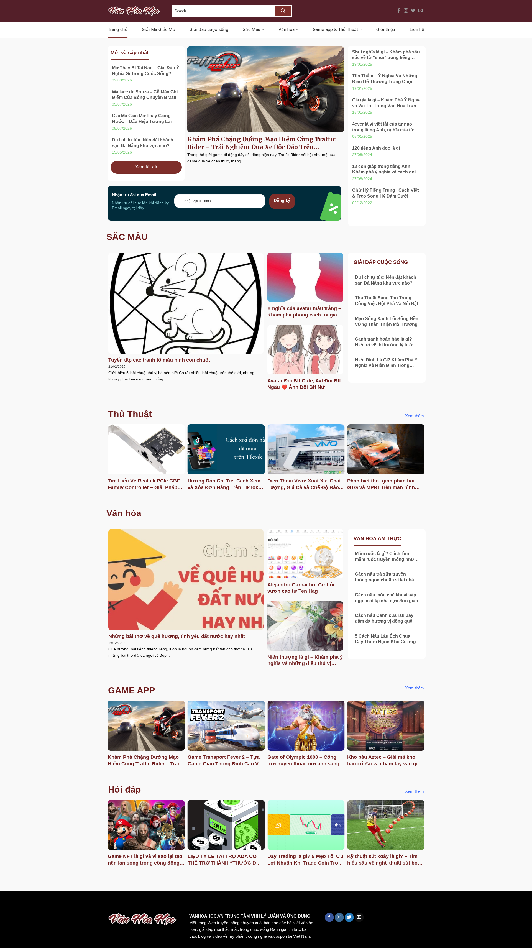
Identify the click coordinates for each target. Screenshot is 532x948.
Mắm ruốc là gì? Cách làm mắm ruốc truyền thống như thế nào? (384, 557)
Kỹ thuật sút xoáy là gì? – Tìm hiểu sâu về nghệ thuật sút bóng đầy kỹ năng (385, 860)
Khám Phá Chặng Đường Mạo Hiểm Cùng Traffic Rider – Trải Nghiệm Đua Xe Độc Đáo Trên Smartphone (261, 143)
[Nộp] (283, 11)
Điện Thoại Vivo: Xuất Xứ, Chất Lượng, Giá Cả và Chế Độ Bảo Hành (304, 484)
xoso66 (25, 903)
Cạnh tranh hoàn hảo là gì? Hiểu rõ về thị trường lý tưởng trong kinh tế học (386, 342)
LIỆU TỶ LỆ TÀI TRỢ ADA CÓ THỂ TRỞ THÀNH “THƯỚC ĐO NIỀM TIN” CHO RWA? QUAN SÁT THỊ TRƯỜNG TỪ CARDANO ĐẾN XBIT (224, 860)
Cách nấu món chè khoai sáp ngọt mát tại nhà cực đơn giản (386, 597)
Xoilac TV (243, 903)
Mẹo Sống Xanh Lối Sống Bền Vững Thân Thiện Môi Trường (386, 321)
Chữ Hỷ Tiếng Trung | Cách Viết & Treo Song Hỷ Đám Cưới (385, 193)
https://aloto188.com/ (153, 903)
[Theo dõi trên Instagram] (406, 10)
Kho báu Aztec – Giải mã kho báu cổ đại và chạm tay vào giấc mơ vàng (385, 760)
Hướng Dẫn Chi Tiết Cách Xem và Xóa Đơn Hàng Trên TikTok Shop (224, 484)
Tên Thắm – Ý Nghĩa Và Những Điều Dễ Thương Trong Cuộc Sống (384, 79)
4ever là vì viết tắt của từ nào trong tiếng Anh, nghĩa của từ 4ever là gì (383, 127)
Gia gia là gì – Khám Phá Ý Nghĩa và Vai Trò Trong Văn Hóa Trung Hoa (386, 103)
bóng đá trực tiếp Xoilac (204, 903)
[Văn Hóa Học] (135, 11)
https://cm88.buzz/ (70, 903)
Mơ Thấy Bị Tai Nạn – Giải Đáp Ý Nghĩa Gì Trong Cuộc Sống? (145, 70)
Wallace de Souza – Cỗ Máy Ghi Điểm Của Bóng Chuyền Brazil (145, 95)
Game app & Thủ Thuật (335, 29)
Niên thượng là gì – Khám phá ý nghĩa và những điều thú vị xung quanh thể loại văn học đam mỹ (305, 660)
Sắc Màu (251, 29)
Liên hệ (417, 29)
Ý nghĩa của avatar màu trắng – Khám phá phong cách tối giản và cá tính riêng (304, 312)
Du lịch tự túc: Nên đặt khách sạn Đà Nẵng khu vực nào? (142, 142)
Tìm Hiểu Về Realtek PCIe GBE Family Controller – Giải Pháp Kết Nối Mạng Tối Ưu (144, 484)
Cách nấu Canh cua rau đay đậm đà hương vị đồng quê (384, 618)
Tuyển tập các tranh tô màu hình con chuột (159, 360)
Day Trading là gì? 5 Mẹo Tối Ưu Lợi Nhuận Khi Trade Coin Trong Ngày (305, 860)
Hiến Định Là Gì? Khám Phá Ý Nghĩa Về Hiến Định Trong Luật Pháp (386, 363)
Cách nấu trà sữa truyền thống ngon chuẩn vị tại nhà (384, 577)
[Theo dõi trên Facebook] (399, 10)
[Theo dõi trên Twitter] (413, 10)
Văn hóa (286, 29)
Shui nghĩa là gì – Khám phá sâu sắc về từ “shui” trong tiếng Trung (386, 55)
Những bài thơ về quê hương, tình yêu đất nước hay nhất (176, 636)
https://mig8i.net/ (110, 903)
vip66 (43, 903)
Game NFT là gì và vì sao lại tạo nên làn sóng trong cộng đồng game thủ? (145, 860)
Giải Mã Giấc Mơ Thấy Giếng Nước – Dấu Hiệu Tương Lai (142, 118)
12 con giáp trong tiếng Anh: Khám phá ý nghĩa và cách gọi (384, 169)
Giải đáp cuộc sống (209, 29)
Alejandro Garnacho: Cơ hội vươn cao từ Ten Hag (300, 588)
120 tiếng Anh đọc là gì (376, 148)
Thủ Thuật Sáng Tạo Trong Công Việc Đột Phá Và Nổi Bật (386, 300)
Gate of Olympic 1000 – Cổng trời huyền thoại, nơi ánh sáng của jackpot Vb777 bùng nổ (303, 760)
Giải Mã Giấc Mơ (158, 29)
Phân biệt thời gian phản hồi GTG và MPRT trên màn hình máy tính (381, 484)
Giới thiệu (385, 29)
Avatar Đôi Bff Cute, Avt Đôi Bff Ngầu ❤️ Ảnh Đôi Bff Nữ (304, 384)
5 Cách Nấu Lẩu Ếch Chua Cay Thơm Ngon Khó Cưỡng (385, 639)
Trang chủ (117, 29)
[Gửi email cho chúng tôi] (420, 10)
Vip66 (7, 903)
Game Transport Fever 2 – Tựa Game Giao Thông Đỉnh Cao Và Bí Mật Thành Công (224, 760)
